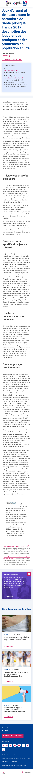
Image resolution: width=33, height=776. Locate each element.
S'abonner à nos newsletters (12, 736)
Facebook (15, 745)
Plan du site (14, 761)
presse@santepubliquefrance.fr (13, 78)
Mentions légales (6, 755)
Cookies (14, 755)
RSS (6, 745)
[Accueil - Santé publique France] (16, 3)
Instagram (4, 749)
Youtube (19, 745)
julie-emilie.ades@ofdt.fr (11, 70)
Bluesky (28, 745)
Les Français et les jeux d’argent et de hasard (16, 546)
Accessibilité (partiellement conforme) (11, 758)
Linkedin (23, 745)
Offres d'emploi (26, 758)
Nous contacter (5, 761)
